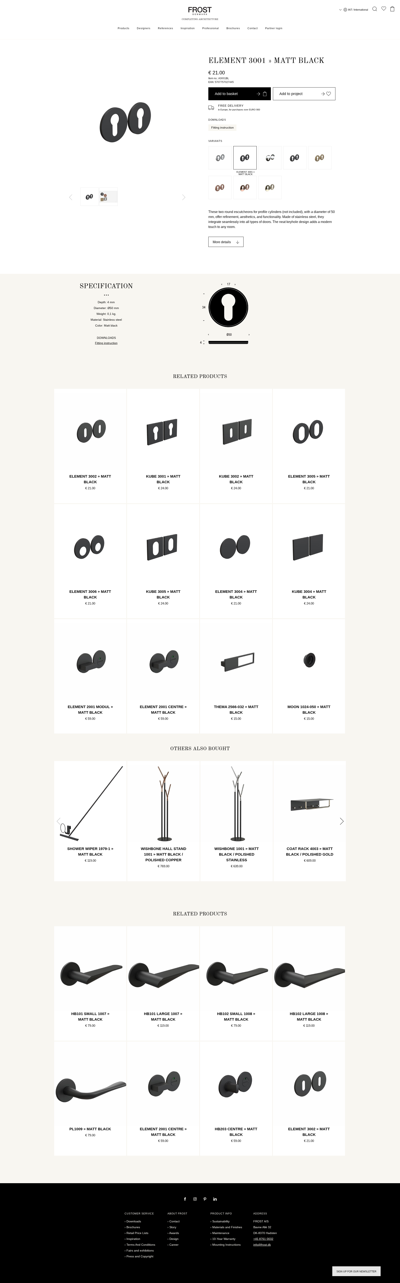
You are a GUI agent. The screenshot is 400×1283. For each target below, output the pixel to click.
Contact (253, 28)
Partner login (273, 28)
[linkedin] (215, 1199)
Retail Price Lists (137, 1233)
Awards (174, 1233)
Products (123, 28)
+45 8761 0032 (263, 1238)
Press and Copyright (139, 1256)
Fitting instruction (222, 127)
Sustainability (221, 1221)
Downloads (133, 1221)
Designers (143, 28)
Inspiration (188, 28)
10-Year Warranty (223, 1238)
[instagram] (195, 1199)
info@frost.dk (262, 1244)
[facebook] (185, 1199)
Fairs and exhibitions (140, 1250)
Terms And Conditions (140, 1244)
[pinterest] (205, 1199)
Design (174, 1238)
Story (172, 1227)
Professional (210, 28)
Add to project (290, 94)
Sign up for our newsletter (356, 1271)
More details (222, 242)
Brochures (233, 28)
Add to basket (226, 94)
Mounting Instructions (226, 1244)
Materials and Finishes (227, 1227)
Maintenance (220, 1233)
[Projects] (383, 9)
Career (174, 1244)
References (165, 28)
